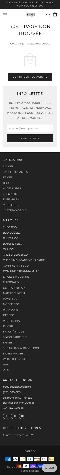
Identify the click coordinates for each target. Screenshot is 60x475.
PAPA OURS (10, 309)
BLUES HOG (10, 238)
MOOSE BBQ (11, 304)
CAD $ (28, 451)
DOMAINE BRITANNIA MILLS (21, 271)
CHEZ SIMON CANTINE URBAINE (24, 260)
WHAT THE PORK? (14, 359)
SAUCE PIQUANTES (15, 171)
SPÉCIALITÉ (10, 193)
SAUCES (8, 166)
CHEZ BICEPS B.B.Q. (15, 254)
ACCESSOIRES (12, 188)
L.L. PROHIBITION (14, 287)
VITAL (6, 370)
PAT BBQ (8, 315)
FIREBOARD (11, 282)
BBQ (6, 182)
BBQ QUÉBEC (12, 232)
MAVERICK (10, 298)
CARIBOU (9, 249)
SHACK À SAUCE (13, 331)
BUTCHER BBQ (12, 243)
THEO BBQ (10, 227)
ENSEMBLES (11, 199)
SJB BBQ (8, 342)
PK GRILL (9, 326)
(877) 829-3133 (11, 392)
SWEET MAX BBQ (14, 353)
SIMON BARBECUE (15, 337)
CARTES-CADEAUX (15, 210)
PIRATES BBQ (11, 320)
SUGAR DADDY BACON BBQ (21, 348)
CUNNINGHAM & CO (16, 265)
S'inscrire (28, 138)
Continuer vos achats (30, 76)
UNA (6, 364)
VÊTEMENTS (10, 204)
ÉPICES (7, 177)
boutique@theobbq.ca (17, 386)
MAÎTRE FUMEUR (14, 293)
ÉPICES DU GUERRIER (17, 276)
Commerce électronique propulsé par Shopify (30, 467)
